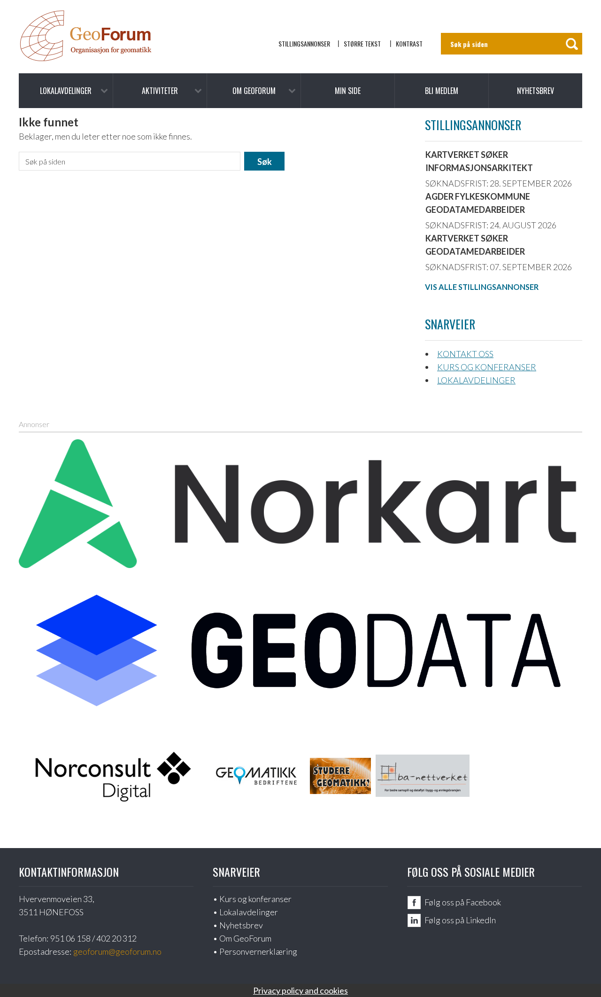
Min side (348, 90)
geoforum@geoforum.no (117, 951)
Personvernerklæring (258, 951)
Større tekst (362, 43)
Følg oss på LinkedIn (460, 920)
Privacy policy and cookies (300, 990)
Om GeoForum (254, 90)
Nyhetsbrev (535, 90)
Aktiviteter (160, 90)
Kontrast (409, 43)
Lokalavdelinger (66, 90)
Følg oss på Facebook (462, 902)
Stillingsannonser (304, 43)
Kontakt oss (465, 354)
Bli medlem (441, 90)
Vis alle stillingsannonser (482, 286)
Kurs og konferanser (486, 367)
